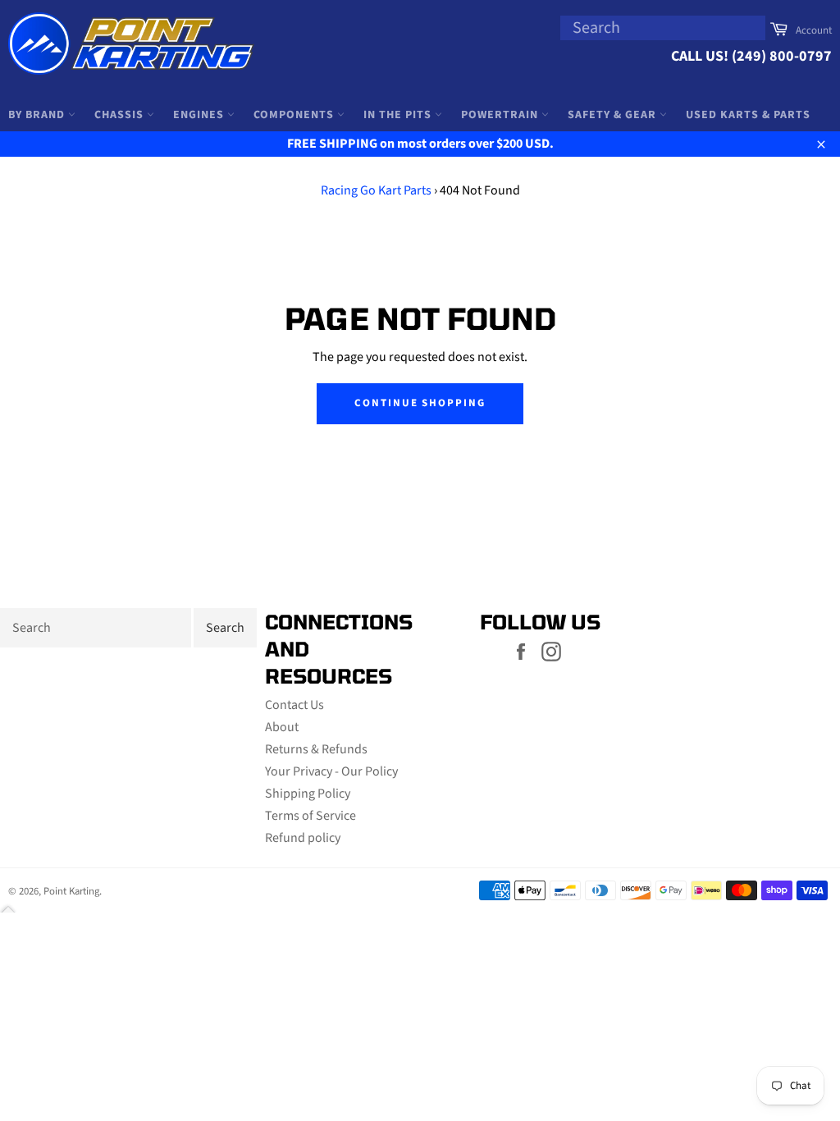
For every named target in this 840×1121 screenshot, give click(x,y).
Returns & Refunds (316, 749)
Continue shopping (420, 403)
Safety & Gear (614, 115)
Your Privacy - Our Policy (331, 771)
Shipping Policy (307, 794)
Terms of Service (310, 816)
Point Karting (71, 891)
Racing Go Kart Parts (376, 190)
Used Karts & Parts (748, 115)
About (282, 727)
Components (295, 115)
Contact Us (294, 705)
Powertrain (501, 115)
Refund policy (302, 838)
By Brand (38, 115)
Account (814, 30)
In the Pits (399, 115)
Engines (200, 115)
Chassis (120, 115)
